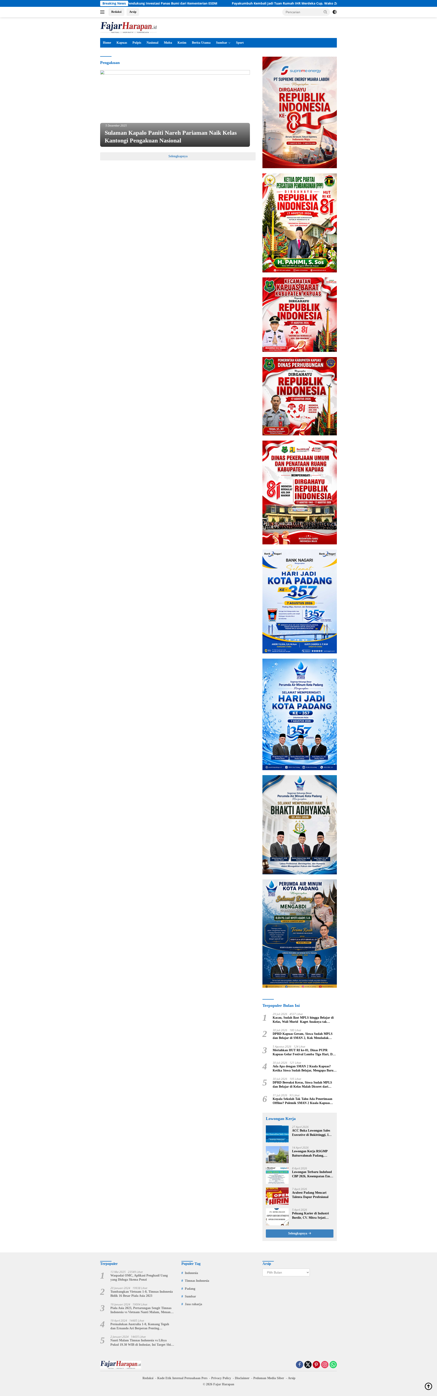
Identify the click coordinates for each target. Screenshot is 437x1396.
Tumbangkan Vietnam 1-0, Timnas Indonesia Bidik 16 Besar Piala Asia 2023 (141, 1293)
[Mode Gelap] (334, 12)
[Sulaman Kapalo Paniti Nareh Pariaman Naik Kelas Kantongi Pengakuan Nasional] (175, 108)
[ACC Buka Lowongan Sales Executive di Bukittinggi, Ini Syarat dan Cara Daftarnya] (277, 1133)
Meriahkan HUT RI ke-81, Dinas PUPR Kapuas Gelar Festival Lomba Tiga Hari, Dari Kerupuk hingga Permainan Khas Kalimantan (304, 1052)
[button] (325, 11)
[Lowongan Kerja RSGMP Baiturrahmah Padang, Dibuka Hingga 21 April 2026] (277, 1154)
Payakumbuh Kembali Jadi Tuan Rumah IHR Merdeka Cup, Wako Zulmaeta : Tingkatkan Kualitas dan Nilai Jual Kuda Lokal (260, 3)
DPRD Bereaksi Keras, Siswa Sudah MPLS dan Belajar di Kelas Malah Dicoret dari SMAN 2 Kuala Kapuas (302, 1085)
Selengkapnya (178, 156)
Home (107, 42)
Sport (240, 42)
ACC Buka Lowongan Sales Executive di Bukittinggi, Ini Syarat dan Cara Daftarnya (311, 1133)
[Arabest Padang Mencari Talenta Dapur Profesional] (277, 1196)
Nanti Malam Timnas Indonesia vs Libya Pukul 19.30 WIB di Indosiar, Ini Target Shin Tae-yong (141, 1343)
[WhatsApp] (333, 1365)
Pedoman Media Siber (268, 1378)
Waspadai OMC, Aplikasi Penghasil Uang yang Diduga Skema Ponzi (139, 1277)
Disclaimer (242, 1378)
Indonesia (191, 1273)
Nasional (152, 42)
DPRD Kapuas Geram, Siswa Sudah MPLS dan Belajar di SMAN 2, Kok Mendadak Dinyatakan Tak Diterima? (303, 1036)
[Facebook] (299, 1365)
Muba (168, 42)
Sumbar (221, 42)
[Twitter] (308, 1365)
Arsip (132, 11)
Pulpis (136, 42)
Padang (190, 1288)
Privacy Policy (221, 1378)
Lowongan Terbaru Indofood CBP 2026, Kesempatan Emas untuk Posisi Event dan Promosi (312, 1174)
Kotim (182, 42)
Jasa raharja (193, 1304)
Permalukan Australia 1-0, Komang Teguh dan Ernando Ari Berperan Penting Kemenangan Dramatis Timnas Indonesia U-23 (141, 1326)
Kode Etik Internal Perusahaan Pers (182, 1378)
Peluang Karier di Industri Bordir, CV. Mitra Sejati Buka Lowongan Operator (310, 1216)
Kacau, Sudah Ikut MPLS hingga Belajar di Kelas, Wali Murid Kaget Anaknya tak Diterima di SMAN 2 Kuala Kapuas (303, 1020)
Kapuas (122, 42)
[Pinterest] (316, 1365)
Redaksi (116, 11)
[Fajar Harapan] (128, 27)
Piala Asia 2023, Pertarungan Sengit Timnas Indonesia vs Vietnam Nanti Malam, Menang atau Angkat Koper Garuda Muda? (141, 1310)
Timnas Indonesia (197, 1280)
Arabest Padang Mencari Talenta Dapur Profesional (310, 1194)
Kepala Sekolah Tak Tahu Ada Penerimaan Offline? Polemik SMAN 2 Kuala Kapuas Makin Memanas (302, 1101)
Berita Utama (201, 42)
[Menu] (103, 12)
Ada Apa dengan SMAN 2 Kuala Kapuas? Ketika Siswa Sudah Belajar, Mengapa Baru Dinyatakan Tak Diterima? (303, 1069)
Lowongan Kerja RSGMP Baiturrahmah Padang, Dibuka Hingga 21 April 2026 (312, 1153)
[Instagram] (324, 1365)
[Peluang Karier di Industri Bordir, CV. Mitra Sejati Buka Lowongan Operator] (277, 1216)
